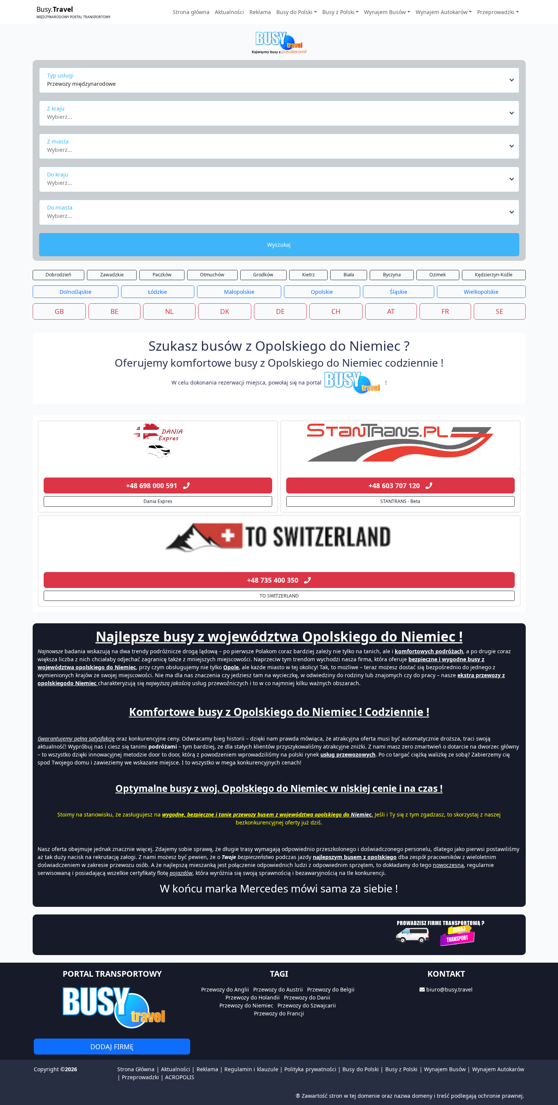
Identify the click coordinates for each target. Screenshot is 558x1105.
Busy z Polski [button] (338, 12)
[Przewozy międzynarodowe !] (353, 382)
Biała (349, 274)
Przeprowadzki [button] (495, 12)
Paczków (162, 274)
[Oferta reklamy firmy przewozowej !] (441, 932)
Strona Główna (135, 1069)
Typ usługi (60, 75)
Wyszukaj (279, 244)
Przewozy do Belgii (331, 989)
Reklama (260, 12)
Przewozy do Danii (307, 997)
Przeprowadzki (140, 1077)
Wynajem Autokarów (498, 1069)
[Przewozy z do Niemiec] (157, 442)
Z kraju (56, 108)
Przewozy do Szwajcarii (306, 1005)
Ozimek (437, 274)
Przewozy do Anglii (225, 989)
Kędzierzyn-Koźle (493, 274)
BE (114, 311)
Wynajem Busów (445, 1069)
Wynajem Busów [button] (385, 12)
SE (499, 311)
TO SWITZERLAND (279, 596)
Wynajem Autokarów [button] (442, 12)
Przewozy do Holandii (252, 997)
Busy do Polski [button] (294, 12)
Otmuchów (212, 274)
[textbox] (277, 115)
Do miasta (60, 207)
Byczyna (392, 274)
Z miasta (58, 141)
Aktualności (229, 12)
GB (59, 311)
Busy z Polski (401, 1069)
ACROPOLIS (179, 1077)
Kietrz (308, 274)
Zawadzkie (112, 274)
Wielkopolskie (481, 291)
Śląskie (398, 291)
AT (391, 311)
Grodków (263, 274)
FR (445, 311)
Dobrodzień (58, 274)
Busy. (73, 12)
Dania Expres (157, 501)
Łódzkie (157, 291)
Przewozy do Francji (279, 1013)
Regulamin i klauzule (251, 1069)
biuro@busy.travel (449, 989)
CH (335, 311)
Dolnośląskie (75, 291)
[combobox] (281, 80)
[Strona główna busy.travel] (278, 42)
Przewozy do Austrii (278, 989)
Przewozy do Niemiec (246, 1005)
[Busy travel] (112, 1007)
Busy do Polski (360, 1069)
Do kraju (57, 174)
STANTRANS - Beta (400, 501)
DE (280, 311)
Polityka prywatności (310, 1069)
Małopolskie (239, 291)
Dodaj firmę (112, 1046)
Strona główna (191, 12)
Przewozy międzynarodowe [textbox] (81, 83)
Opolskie (322, 291)
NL (169, 311)
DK (224, 311)
